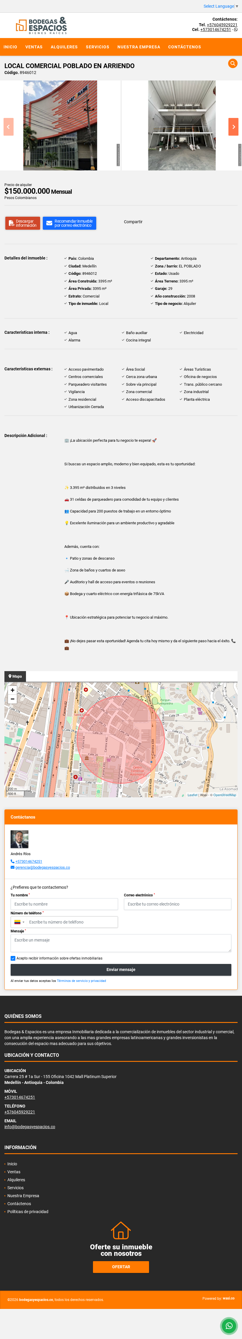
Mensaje (18, 931)
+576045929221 (222, 24)
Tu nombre (20, 895)
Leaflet (192, 794)
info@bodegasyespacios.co (29, 1126)
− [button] (12, 699)
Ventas (34, 47)
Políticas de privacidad (27, 1211)
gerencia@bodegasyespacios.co (42, 867)
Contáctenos (184, 47)
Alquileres (64, 47)
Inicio (10, 47)
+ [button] (12, 690)
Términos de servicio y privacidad (81, 981)
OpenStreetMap (224, 794)
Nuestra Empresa (138, 47)
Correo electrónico (139, 895)
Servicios (97, 47)
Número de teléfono (27, 913)
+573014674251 (215, 29)
